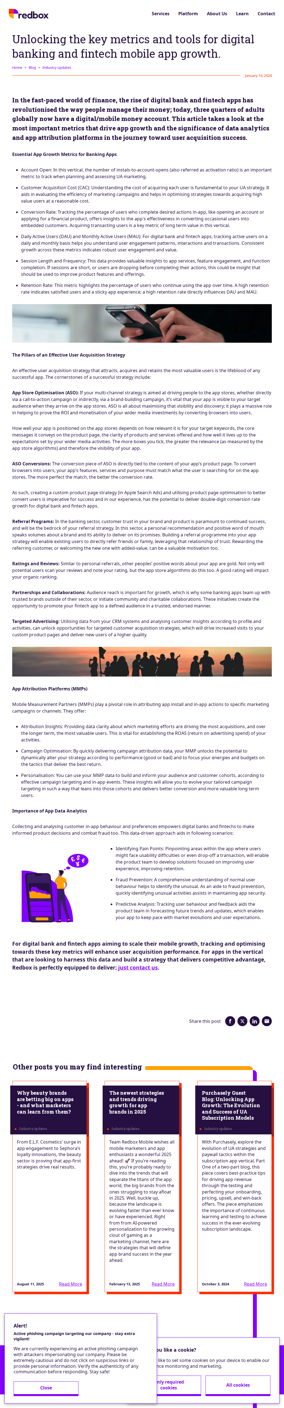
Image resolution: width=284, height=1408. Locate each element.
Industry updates (56, 67)
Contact (266, 14)
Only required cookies (168, 1385)
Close (46, 1388)
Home (17, 67)
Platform (188, 14)
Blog (32, 67)
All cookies (238, 1385)
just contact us (138, 967)
